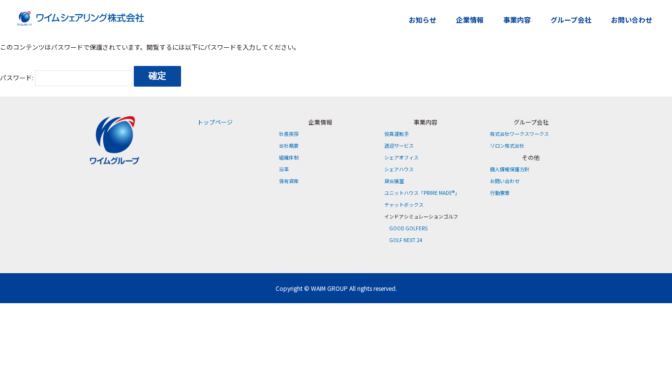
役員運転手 (396, 133)
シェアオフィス (401, 157)
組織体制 (289, 157)
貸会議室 (394, 181)
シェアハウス (399, 169)
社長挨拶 (289, 133)
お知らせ (422, 20)
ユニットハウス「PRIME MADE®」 (421, 192)
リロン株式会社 (507, 145)
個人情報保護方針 (509, 169)
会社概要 (289, 145)
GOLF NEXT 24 (406, 240)
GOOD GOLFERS (408, 228)
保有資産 (289, 181)
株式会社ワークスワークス (519, 133)
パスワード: (17, 77)
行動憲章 (500, 192)
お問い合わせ (631, 20)
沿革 (284, 169)
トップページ (215, 122)
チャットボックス (404, 204)
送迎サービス (399, 145)
